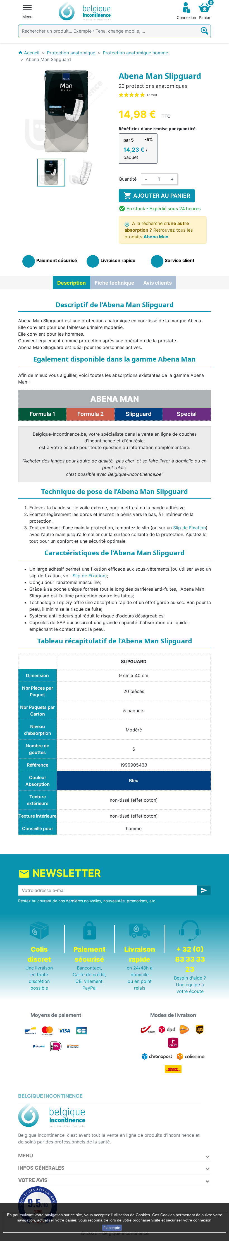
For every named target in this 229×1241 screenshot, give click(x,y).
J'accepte (112, 1227)
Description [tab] (71, 283)
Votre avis (32, 1180)
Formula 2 (90, 414)
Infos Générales (41, 1168)
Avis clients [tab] (157, 283)
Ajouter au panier (156, 196)
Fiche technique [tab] (114, 283)
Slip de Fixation (189, 527)
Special (187, 414)
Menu (25, 1155)
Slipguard (139, 414)
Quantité (128, 179)
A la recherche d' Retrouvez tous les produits (159, 229)
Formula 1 (42, 414)
